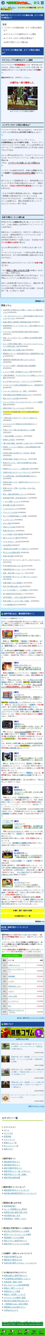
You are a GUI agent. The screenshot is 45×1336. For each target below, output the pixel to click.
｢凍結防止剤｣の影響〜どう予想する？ (16, 549)
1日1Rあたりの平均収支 (11, 955)
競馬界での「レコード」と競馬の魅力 (16, 469)
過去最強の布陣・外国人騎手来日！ (15, 498)
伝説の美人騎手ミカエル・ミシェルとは (20, 1263)
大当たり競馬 (12, 996)
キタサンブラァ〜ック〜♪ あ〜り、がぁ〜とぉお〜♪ (22, 560)
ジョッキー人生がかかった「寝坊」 (15, 391)
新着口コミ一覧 (10, 1143)
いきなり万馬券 (16, 861)
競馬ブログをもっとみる (36, 1106)
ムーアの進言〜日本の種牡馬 (13, 534)
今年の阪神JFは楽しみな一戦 (13, 566)
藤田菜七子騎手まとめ (13, 1260)
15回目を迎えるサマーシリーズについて (17, 472)
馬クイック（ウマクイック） (16, 970)
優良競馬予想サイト (12, 1162)
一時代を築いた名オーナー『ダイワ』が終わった (20, 418)
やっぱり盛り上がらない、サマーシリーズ (18, 381)
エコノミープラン (22, 890)
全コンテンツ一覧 (11, 1146)
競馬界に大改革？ (9, 440)
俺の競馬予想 (19, 853)
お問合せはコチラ (11, 1310)
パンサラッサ (28, 67)
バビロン (11, 991)
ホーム (6, 1130)
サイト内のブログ (23, 872)
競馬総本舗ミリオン (14, 986)
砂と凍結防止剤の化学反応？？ (14, 594)
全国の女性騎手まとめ (13, 1257)
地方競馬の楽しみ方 (12, 1215)
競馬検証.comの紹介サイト (15, 1307)
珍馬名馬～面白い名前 (13, 1282)
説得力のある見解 (18, 868)
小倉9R (28, 861)
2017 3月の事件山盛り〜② (12, 586)
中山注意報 (7, 545)
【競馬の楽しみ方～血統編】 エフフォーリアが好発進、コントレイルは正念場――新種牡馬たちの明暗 (27, 1059)
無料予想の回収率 (31, 669)
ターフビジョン (20, 882)
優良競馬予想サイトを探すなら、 (24, 301)
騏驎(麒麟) (11, 976)
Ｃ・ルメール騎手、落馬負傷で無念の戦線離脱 (19, 366)
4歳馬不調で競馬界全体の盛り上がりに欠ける (19, 360)
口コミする (8, 1133)
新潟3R (28, 763)
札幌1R (7, 800)
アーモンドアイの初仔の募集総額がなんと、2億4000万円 (23, 385)
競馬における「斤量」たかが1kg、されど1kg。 (19, 488)
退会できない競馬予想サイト (15, 1241)
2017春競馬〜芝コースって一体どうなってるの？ (20, 577)
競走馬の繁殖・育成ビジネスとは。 (15, 459)
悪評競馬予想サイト (12, 1165)
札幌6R (32, 705)
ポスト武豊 (7, 523)
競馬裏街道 (18, 790)
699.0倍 (35, 804)
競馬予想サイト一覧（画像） (15, 1174)
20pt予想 (22, 732)
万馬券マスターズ (14, 965)
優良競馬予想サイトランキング (16, 1190)
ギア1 (12, 763)
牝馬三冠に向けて (9, 531)
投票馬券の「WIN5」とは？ (15, 1219)
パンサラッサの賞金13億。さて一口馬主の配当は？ (21, 412)
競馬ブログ (8, 1149)
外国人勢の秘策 (8, 556)
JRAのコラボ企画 (9, 527)
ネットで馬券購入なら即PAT (15, 1209)
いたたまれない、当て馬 (11, 541)
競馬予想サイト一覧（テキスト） (17, 1171)
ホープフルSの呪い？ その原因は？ (16, 590)
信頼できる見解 (25, 775)
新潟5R (24, 641)
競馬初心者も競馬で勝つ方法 (15, 1212)
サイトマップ (9, 1140)
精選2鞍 (11, 673)
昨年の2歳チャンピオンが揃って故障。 (16, 601)
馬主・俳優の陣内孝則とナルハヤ (14, 494)
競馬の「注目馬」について (15, 1294)
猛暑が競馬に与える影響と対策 (14, 350)
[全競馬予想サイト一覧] (35, 2)
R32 (9, 1006)
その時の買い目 (13, 748)
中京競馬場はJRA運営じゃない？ (17, 1279)
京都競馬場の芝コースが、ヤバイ (14, 569)
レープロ (17, 695)
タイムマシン (19, 633)
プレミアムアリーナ (20, 705)
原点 (15, 756)
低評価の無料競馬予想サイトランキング (20, 1193)
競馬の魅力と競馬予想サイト (15, 1276)
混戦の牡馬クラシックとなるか (14, 408)
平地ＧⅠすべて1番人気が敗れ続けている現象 (19, 430)
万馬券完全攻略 (23, 797)
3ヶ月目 (31, 653)
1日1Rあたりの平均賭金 (33, 955)
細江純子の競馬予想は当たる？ (16, 1301)
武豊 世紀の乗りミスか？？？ (14, 573)
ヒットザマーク (13, 1001)
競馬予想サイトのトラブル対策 (16, 1244)
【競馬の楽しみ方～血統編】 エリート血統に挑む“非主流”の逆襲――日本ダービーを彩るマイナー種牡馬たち (27, 1084)
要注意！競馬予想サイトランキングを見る (30, 1018)
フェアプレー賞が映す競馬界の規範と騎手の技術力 (21, 332)
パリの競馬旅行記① (10, 605)
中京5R (18, 834)
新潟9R (22, 734)
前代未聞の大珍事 (9, 505)
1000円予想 (38, 743)
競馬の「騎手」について (14, 1288)
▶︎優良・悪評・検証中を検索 (22, 910)
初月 (3, 653)
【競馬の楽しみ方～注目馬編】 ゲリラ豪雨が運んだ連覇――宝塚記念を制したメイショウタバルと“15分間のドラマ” (27, 1072)
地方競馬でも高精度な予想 (21, 843)
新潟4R (34, 673)
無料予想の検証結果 (12, 1178)
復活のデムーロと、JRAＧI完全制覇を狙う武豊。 (20, 463)
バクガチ (11, 981)
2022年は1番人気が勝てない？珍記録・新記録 (19, 453)
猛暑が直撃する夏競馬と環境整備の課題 (17, 322)
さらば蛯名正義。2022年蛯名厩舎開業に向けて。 (20, 476)
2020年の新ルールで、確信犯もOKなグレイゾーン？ (21, 482)
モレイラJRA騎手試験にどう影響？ (15, 516)
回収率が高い (14, 702)
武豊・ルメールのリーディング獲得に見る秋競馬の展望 (22, 338)
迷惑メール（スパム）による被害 (17, 1234)
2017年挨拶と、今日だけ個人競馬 (15, 597)
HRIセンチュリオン (21, 665)
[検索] (38, 2)
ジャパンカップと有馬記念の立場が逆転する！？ (20, 424)
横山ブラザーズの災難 (11, 398)
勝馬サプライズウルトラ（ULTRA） (16, 1011)
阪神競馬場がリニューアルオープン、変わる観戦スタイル (23, 326)
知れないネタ (7, 875)
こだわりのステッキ (10, 509)
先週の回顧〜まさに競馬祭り (13, 583)
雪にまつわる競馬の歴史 (11, 552)
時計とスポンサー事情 (11, 538)
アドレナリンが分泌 (10, 512)
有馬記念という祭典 (12, 1291)
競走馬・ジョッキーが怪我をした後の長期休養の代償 (21, 447)
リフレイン (18, 824)
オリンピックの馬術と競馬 (15, 1298)
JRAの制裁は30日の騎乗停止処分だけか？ (18, 395)
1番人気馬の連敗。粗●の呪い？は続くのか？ (18, 443)
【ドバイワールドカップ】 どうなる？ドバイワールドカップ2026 (27, 1096)
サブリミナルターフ (16, 831)
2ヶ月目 (19, 653)
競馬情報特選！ (10, 1206)
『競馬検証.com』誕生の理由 (16, 1304)
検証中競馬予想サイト (13, 1168)
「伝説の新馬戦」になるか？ (13, 436)
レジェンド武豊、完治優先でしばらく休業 (18, 372)
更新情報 (7, 1136)
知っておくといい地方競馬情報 (16, 1285)
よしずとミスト (8, 520)
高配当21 (17, 724)
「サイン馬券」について (11, 501)
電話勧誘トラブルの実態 (14, 1238)
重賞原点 (29, 773)
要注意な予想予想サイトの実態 (16, 1231)
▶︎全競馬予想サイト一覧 (22, 916)
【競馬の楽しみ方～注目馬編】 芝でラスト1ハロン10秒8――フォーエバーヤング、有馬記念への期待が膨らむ (26, 1046)
